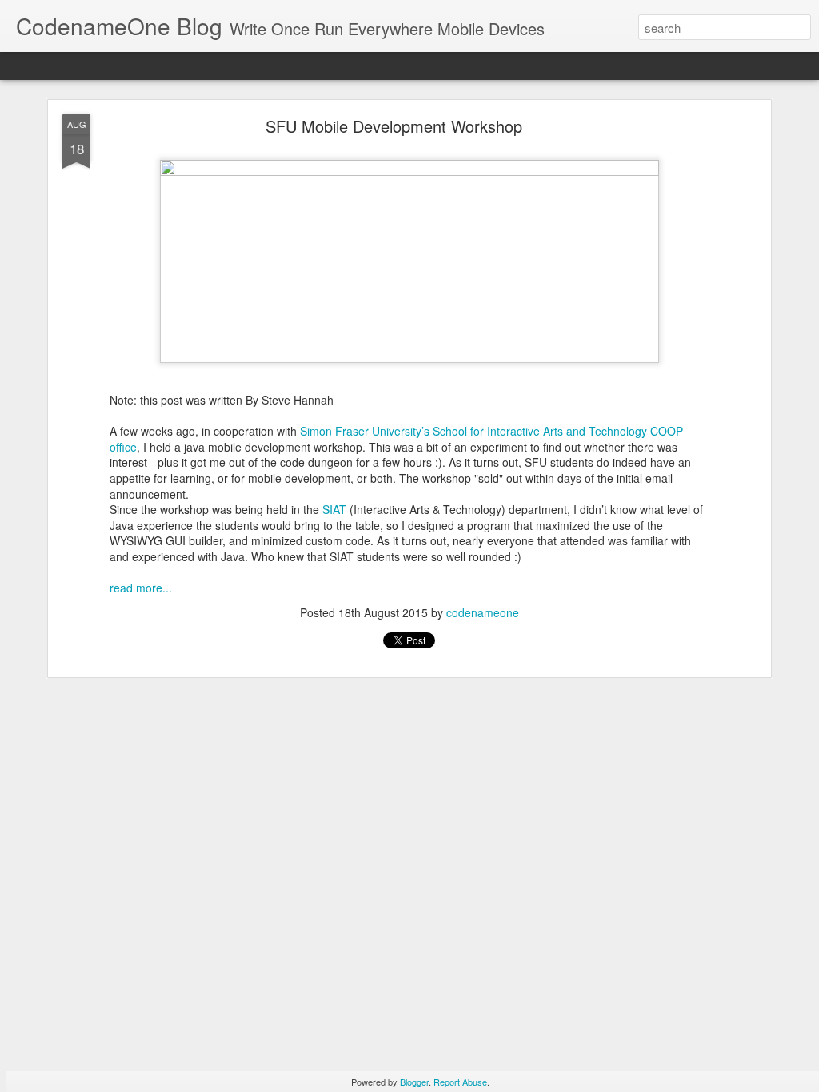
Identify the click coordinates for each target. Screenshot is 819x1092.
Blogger (414, 1081)
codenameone (482, 612)
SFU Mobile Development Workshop (394, 125)
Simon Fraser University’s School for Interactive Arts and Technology (473, 431)
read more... (141, 588)
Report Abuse (460, 1081)
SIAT (334, 509)
